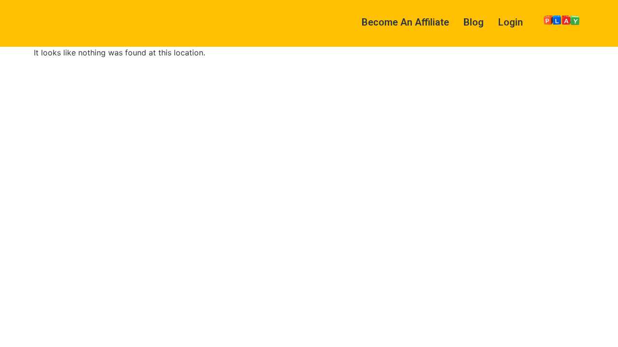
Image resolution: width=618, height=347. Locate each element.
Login (510, 22)
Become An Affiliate (405, 22)
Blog (474, 22)
